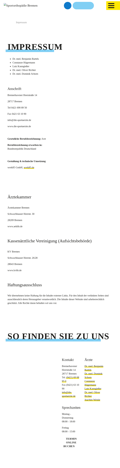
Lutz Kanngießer (93, 388)
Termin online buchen (70, 442)
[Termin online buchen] (67, 5)
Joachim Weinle (92, 399)
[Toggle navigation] (111, 5)
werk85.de (29, 167)
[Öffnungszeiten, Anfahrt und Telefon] (83, 5)
